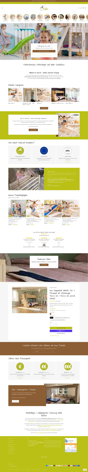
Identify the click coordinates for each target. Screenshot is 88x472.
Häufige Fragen (10, 446)
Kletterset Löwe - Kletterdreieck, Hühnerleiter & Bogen (69, 218)
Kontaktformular (31, 445)
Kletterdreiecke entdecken (44, 51)
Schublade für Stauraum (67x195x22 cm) (62, 317)
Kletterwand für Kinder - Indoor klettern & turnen (28, 104)
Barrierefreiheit (10, 451)
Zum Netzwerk (67, 162)
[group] (6, 17)
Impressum (39, 469)
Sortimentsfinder (11, 440)
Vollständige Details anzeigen (55, 335)
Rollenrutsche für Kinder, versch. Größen (50, 218)
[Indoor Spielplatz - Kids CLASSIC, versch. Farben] (44, 244)
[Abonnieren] (52, 351)
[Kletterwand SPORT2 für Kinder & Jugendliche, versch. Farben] (29, 244)
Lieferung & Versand (11, 448)
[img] (44, 234)
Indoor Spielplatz (69, 103)
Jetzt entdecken (44, 264)
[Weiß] (52, 314)
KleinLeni (12, 469)
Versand (55, 310)
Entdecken (19, 378)
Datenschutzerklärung (28, 469)
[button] (2, 8)
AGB (32, 469)
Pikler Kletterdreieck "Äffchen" (30, 218)
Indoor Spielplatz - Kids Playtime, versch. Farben (15, 218)
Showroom (10, 442)
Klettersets (39, 103)
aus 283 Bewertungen (43, 235)
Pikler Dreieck (11, 103)
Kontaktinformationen (44, 469)
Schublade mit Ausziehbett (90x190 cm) (58, 320)
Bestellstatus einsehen (32, 441)
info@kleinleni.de (34, 443)
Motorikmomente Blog (12, 444)
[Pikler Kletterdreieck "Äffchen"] (59, 244)
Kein (51, 317)
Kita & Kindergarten (11, 449)
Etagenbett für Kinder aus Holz (57, 103)
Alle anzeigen (44, 108)
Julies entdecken (33, 130)
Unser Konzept (44, 54)
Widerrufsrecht (22, 469)
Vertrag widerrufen (11, 453)
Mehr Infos (15, 401)
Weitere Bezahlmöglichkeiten (61, 333)
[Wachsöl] (50, 314)
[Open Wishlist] (83, 8)
